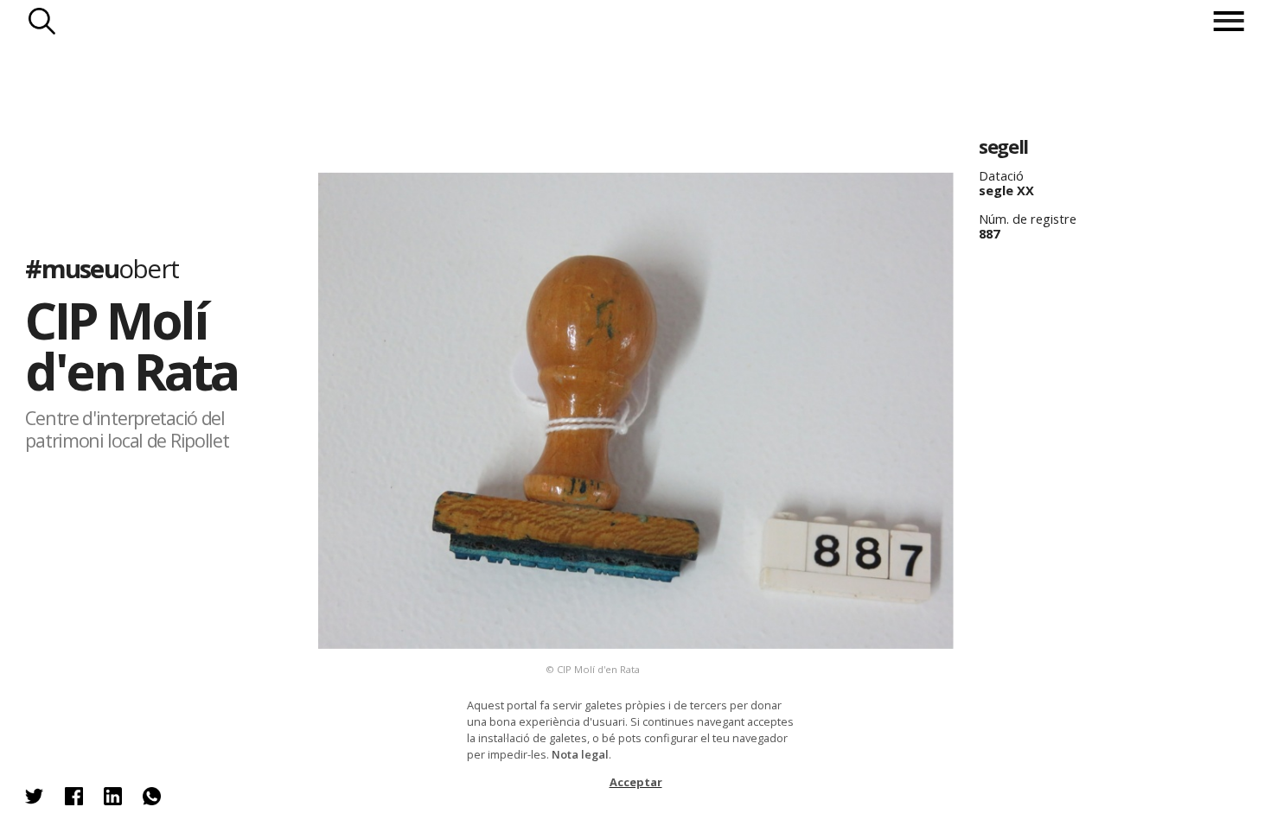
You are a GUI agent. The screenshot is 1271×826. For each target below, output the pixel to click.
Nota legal (580, 754)
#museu (101, 268)
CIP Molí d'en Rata (131, 345)
